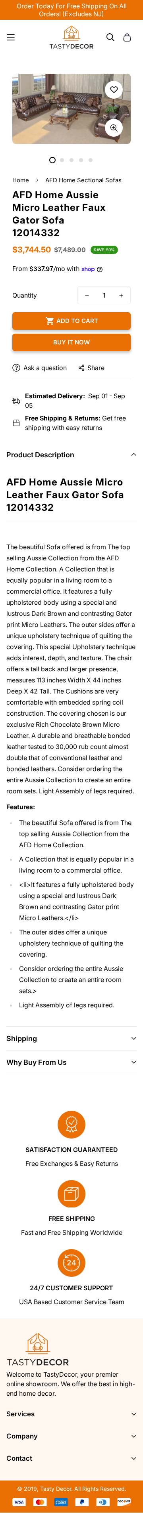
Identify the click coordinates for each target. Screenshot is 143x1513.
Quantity (24, 295)
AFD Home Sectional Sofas (83, 180)
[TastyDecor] (72, 37)
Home (20, 180)
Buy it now (71, 342)
